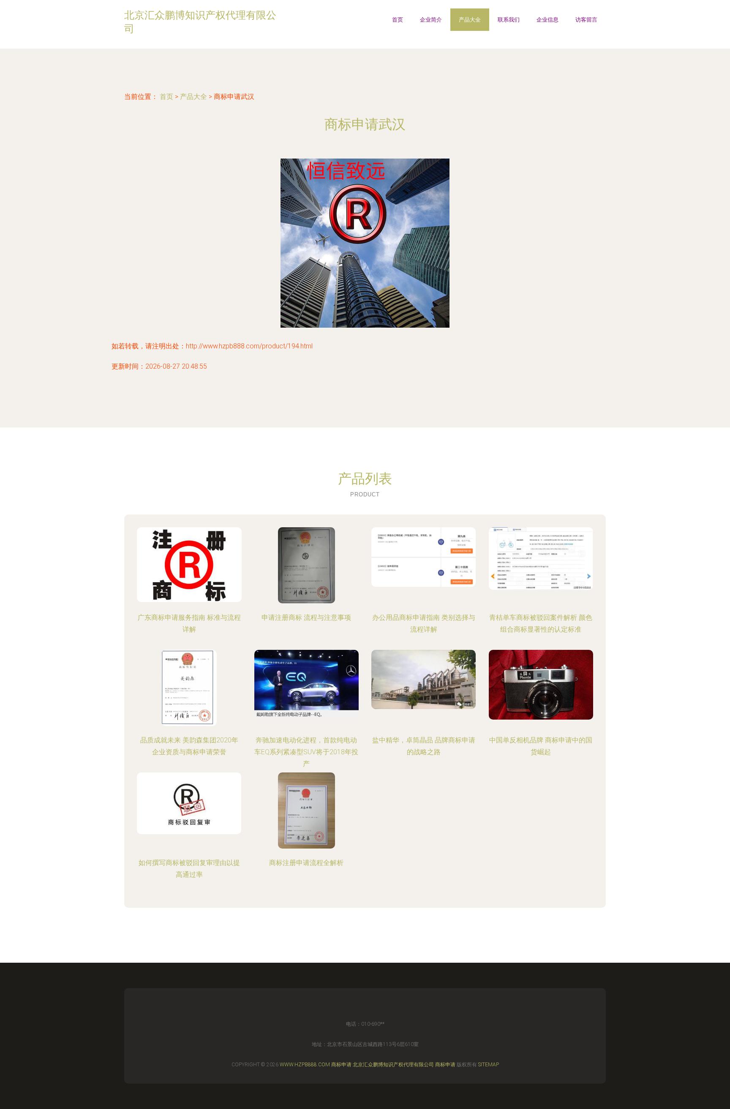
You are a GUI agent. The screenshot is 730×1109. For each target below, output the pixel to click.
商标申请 (341, 1065)
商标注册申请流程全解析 (306, 863)
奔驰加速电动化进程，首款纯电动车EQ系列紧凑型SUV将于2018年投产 (306, 752)
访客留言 (586, 19)
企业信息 (547, 19)
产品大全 (470, 19)
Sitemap (488, 1065)
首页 (397, 19)
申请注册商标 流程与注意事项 (306, 617)
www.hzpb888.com (305, 1065)
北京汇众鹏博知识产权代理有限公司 (393, 1065)
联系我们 (509, 19)
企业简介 (431, 19)
